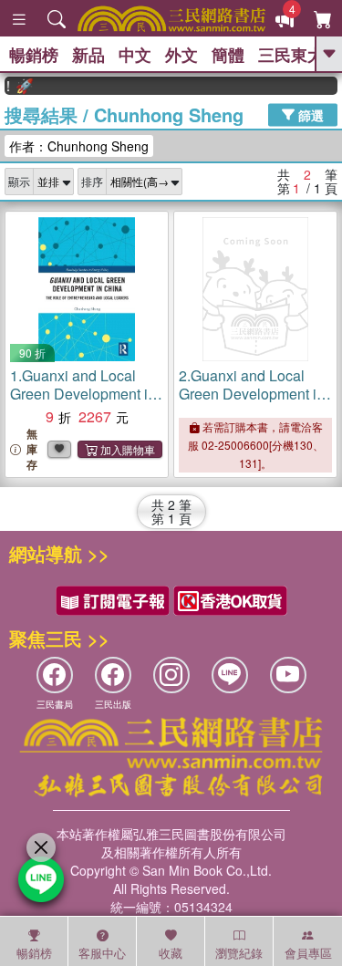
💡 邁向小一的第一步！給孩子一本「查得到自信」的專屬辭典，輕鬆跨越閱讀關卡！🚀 (15, 86)
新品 (88, 55)
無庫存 (31, 449)
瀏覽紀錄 (239, 952)
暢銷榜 (33, 55)
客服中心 (102, 952)
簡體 (228, 55)
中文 (135, 55)
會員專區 (308, 952)
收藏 (170, 952)
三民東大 (291, 55)
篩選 (309, 114)
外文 (181, 55)
